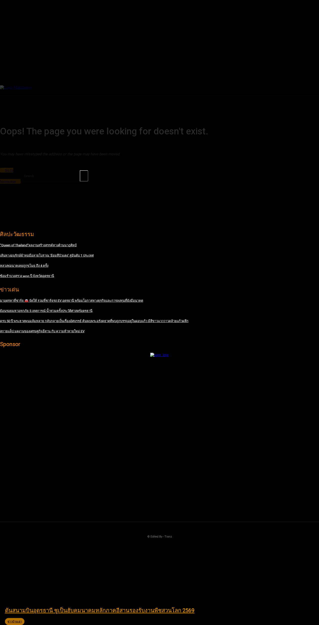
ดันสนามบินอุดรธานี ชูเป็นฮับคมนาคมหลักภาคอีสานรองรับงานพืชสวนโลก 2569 (99, 611)
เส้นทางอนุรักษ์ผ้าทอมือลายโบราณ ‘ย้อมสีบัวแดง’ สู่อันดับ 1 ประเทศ (47, 255)
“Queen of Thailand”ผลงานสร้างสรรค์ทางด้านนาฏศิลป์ (38, 245)
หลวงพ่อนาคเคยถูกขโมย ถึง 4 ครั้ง (24, 265)
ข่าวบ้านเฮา (14, 621)
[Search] (84, 175)
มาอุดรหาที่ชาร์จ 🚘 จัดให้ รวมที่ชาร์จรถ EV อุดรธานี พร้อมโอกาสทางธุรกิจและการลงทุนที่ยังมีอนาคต (71, 300)
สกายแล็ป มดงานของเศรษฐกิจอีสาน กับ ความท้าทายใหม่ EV (42, 331)
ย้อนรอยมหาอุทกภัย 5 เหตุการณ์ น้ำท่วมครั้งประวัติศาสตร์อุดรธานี (46, 310)
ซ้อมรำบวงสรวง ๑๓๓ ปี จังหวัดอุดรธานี (27, 275)
